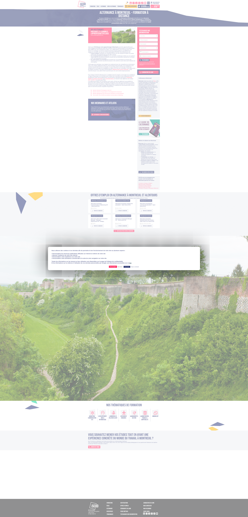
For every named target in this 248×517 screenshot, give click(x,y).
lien (130, 263)
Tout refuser (120, 266)
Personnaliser (127, 266)
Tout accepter (113, 266)
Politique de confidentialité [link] (135, 266)
